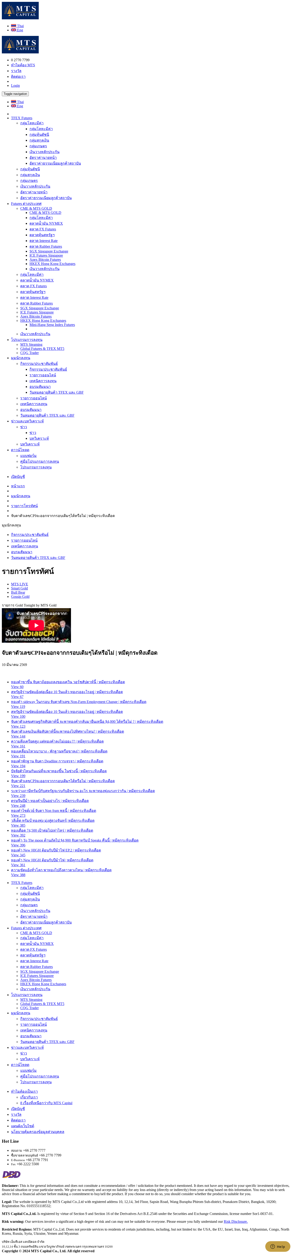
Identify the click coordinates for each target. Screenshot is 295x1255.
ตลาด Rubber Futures (46, 246)
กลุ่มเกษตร (38, 146)
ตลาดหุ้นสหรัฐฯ (42, 235)
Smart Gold (19, 588)
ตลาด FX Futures (43, 229)
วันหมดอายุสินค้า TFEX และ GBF (57, 392)
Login (15, 85)
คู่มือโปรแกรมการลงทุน (39, 461)
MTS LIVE (19, 584)
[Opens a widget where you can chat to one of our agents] (277, 1247)
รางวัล (16, 71)
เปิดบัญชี (18, 477)
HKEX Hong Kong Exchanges (52, 264)
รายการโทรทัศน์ (24, 506)
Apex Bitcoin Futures (45, 259)
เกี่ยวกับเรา (29, 1097)
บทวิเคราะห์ (39, 438)
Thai (20, 26)
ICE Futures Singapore (46, 255)
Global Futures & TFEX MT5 (42, 349)
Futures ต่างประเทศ (26, 204)
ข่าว (23, 427)
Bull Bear (18, 592)
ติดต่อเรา (18, 76)
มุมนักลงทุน (20, 358)
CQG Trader (29, 353)
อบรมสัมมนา (40, 387)
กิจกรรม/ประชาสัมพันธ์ (39, 364)
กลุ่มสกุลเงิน (39, 140)
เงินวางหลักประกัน (44, 152)
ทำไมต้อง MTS (23, 65)
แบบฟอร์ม (28, 456)
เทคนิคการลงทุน (43, 381)
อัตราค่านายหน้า (43, 158)
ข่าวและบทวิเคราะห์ (27, 421)
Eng (19, 30)
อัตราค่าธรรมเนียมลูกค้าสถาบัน (55, 163)
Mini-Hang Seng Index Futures (52, 325)
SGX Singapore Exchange (49, 251)
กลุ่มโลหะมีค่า (32, 123)
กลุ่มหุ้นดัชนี (39, 135)
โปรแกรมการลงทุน (26, 340)
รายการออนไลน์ (43, 375)
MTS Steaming (31, 344)
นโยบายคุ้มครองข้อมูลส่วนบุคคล (37, 1132)
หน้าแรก (18, 486)
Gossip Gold (20, 596)
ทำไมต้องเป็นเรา (24, 1091)
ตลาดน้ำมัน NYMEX (46, 223)
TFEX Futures (21, 118)
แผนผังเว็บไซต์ (22, 1126)
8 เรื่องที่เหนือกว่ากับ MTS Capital (46, 1103)
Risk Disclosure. (236, 1221)
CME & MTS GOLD (36, 208)
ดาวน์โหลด (20, 450)
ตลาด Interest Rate (44, 241)
